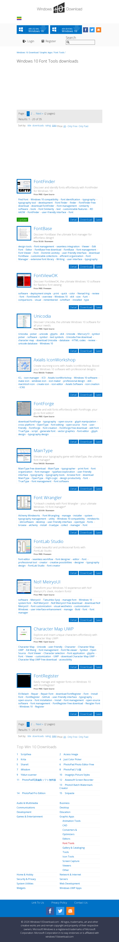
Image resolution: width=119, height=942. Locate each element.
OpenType (42, 424)
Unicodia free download (79, 337)
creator (43, 562)
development (45, 202)
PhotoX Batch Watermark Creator (76, 786)
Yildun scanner (29, 774)
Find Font (23, 199)
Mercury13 (83, 334)
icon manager (31, 377)
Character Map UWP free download (37, 659)
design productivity (70, 478)
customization (82, 606)
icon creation (92, 384)
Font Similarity (46, 209)
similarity (84, 205)
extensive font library (42, 259)
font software (61, 481)
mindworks (93, 518)
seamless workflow (43, 559)
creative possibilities (61, 562)
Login (30, 41)
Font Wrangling (51, 515)
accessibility (65, 659)
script (35, 431)
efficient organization (71, 256)
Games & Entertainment (30, 816)
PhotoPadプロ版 (72, 769)
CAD (65, 825)
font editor (83, 431)
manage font (69, 599)
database (64, 340)
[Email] (70, 911)
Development (24, 812)
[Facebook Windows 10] (50, 911)
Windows (23, 609)
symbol (43, 337)
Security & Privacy (26, 879)
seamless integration (68, 246)
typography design (38, 434)
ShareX (24, 764)
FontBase (43, 228)
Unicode (70, 334)
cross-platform (26, 424)
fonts (90, 522)
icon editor (57, 384)
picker (33, 334)
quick (64, 293)
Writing (60, 259)
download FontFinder (42, 205)
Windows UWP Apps (71, 888)
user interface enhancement (46, 609)
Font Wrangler (48, 497)
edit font (94, 428)
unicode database (27, 343)
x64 (72, 296)
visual (38, 299)
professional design (74, 381)
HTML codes (79, 340)
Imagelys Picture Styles (77, 774)
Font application (76, 653)
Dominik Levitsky (50, 252)
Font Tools (59, 52)
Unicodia (42, 316)
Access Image (71, 754)
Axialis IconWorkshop (54, 360)
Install (58, 700)
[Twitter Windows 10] (60, 911)
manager (75, 525)
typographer (68, 468)
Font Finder (61, 202)
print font (83, 468)
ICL (20, 377)
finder (73, 202)
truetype (54, 525)
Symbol (84, 650)
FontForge (44, 403)
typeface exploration (63, 471)
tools (33, 209)
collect (64, 525)
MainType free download (32, 468)
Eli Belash (23, 693)
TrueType (23, 431)
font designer (63, 559)
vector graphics (66, 431)
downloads (38, 125)
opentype (79, 522)
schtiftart (65, 299)
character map (26, 340)
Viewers (67, 865)
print (56, 293)
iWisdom (25, 769)
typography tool (27, 202)
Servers (64, 879)
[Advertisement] (59, 88)
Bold (77, 609)
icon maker (55, 381)
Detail (73, 219)
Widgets (21, 888)
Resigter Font (92, 703)
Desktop (64, 807)
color (72, 293)
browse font (73, 475)
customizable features (75, 209)
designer (79, 562)
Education (65, 812)
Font (36, 252)
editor (76, 559)
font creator (53, 565)
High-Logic (52, 478)
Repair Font (47, 693)
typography (89, 199)
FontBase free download (48, 249)
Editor (29, 249)
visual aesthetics (63, 606)
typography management (32, 518)
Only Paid (83, 126)
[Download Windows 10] (59, 7)
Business (65, 803)
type (86, 299)
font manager (42, 471)
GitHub (46, 697)
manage (66, 515)
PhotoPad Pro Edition (33, 793)
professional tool (27, 562)
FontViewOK (45, 275)
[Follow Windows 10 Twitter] (92, 29)
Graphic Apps (46, 52)
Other (66, 870)
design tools (25, 246)
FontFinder (44, 181)
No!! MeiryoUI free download (66, 603)
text (58, 209)
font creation (50, 428)
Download (86, 219)
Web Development (70, 883)
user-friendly (55, 646)
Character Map (26, 646)
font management (86, 249)
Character (70, 646)
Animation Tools (72, 820)
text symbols (57, 337)
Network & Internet (70, 874)
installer (77, 515)
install (43, 525)
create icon (43, 384)
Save (98, 219)
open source (73, 424)
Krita (23, 759)
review (95, 293)
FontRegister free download (68, 703)
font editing (57, 424)
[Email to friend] (98, 29)
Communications (26, 807)
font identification (70, 199)
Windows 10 (61, 296)
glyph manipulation (85, 421)
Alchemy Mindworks (29, 515)
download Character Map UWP (78, 656)
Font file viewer (69, 650)
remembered (51, 299)
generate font (47, 431)
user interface (74, 259)
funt (85, 296)
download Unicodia (46, 340)
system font (24, 603)
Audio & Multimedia (27, 803)
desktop (40, 522)
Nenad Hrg (83, 293)
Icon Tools (68, 856)
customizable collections (44, 256)
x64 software (27, 522)
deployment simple (40, 293)
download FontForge (29, 421)
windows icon (39, 381)
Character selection (54, 653)
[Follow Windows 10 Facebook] (85, 29)
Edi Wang (31, 650)
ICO (44, 377)
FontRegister (46, 676)
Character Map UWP (54, 629)
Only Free (72, 126)
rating (48, 125)
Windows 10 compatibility (44, 199)
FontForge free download (73, 428)
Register (51, 41)
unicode (43, 334)
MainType (43, 450)
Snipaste (69, 793)
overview (47, 296)
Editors (66, 838)
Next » (39, 113)
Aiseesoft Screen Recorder (79, 779)
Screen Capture (71, 861)
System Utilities (25, 883)
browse (22, 525)
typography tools (55, 475)
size (78, 296)
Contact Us (81, 902)
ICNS (22, 387)
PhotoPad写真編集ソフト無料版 (39, 779)
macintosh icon (26, 384)
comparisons (25, 299)
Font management (67, 205)
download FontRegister (68, 693)
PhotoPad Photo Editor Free (79, 764)
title (29, 125)
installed (77, 299)
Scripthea (26, 754)
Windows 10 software (85, 377)
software (23, 209)
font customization (41, 606)
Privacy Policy (59, 902)
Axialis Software (74, 384)
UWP (56, 656)
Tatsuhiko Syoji (51, 599)
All (64, 126)
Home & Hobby (25, 874)
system (88, 515)
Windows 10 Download (27, 52)
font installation (43, 700)
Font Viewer (24, 252)
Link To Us (38, 902)
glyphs (54, 334)
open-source (65, 421)
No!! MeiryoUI (47, 582)
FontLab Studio (48, 541)
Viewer (85, 246)
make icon (23, 381)
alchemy (33, 525)
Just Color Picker (73, 759)
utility (52, 518)
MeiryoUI (35, 599)
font (71, 212)
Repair (34, 693)
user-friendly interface (54, 212)
